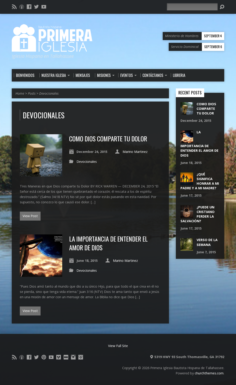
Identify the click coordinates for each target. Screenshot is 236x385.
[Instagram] (73, 357)
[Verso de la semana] (186, 248)
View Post (30, 216)
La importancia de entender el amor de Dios (108, 243)
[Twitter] (36, 6)
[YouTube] (43, 6)
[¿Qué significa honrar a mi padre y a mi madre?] (186, 183)
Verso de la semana (207, 242)
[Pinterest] (43, 357)
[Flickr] (66, 357)
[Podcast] (21, 6)
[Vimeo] (58, 357)
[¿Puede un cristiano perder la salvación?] (186, 215)
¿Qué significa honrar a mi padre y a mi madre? (199, 181)
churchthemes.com (209, 373)
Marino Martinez (135, 151)
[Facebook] (29, 6)
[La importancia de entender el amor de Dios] (41, 274)
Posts (31, 93)
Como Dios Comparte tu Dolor (108, 138)
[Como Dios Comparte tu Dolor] (41, 174)
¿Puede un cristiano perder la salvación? (197, 214)
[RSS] (14, 6)
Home (19, 93)
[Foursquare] (80, 357)
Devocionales (49, 93)
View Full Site (118, 346)
